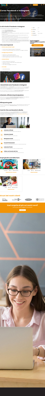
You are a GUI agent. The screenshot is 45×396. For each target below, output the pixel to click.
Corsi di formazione (5, 22)
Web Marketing (11, 22)
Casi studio (4, 66)
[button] (27, 1)
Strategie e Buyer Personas (7, 52)
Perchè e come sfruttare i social (8, 47)
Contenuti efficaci (5, 59)
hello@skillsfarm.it (6, 0)
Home (1, 22)
